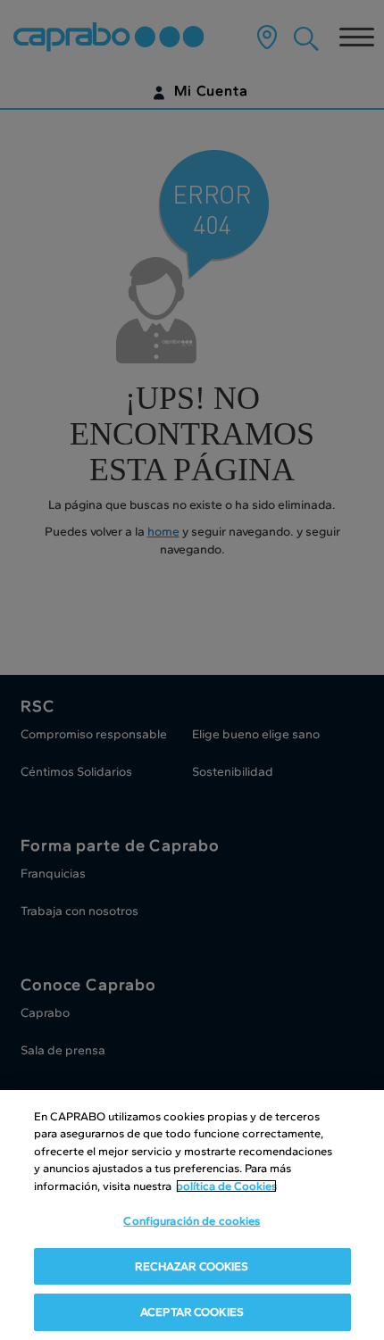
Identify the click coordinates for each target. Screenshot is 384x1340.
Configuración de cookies (191, 1221)
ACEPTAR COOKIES (192, 1312)
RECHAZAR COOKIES (191, 1266)
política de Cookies (226, 1186)
